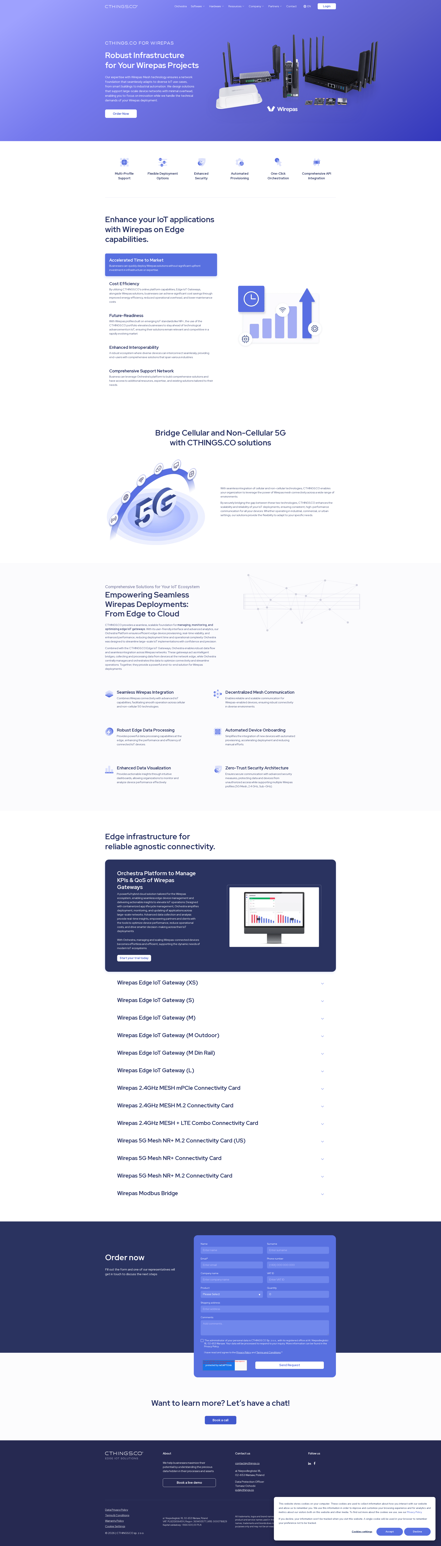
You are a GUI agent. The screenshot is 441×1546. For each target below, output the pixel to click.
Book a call (220, 1420)
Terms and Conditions (268, 1352)
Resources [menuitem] (234, 6)
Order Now (121, 114)
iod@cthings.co (244, 1490)
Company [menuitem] (255, 6)
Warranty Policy (114, 1521)
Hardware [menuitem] (215, 6)
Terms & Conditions (117, 1515)
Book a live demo (189, 1483)
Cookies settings (362, 1531)
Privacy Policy (243, 1352)
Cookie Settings (115, 1526)
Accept (390, 1531)
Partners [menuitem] (273, 6)
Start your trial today (134, 958)
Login (327, 6)
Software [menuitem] (196, 6)
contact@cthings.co (247, 1463)
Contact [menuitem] (291, 6)
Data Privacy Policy (116, 1510)
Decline (417, 1531)
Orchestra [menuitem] (181, 6)
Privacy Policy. (414, 1512)
